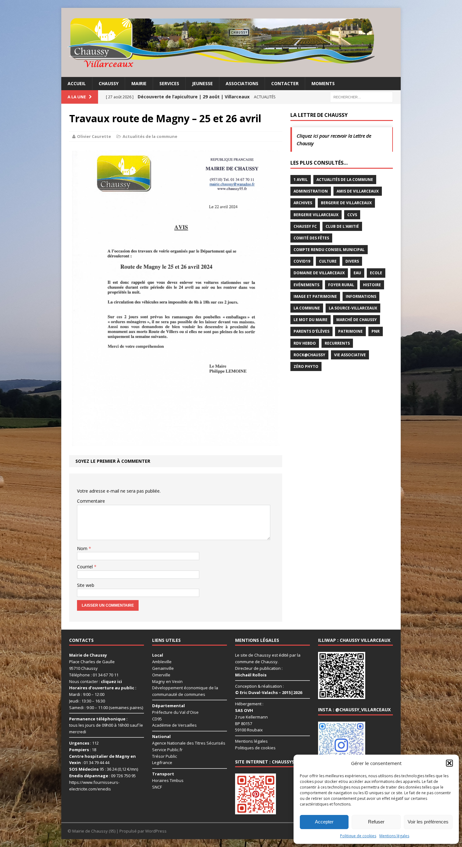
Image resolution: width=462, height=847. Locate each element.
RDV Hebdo (305, 343)
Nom (83, 548)
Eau (357, 273)
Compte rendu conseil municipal (329, 249)
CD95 (157, 719)
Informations (361, 296)
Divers (352, 261)
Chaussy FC (305, 226)
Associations (242, 83)
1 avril (301, 179)
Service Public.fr (167, 749)
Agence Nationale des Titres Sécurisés (188, 743)
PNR (375, 331)
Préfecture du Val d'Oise (175, 712)
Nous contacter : (95, 681)
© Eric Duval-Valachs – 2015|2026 (268, 692)
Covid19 (302, 261)
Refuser (376, 821)
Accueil (77, 83)
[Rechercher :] (361, 97)
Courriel (85, 567)
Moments (323, 83)
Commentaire (91, 501)
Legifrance (162, 762)
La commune (307, 308)
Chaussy (108, 83)
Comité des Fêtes (311, 238)
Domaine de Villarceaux (319, 273)
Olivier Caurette (94, 136)
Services (169, 83)
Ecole (376, 273)
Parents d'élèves (311, 331)
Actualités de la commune (150, 136)
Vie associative (350, 355)
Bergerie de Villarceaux (346, 202)
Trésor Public (164, 756)
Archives (303, 202)
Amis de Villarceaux (358, 191)
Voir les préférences (428, 821)
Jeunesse (202, 83)
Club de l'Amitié (342, 226)
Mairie (138, 83)
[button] (449, 763)
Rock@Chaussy (309, 355)
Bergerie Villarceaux (316, 214)
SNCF (157, 787)
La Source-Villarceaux (353, 308)
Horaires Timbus (168, 780)
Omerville (161, 675)
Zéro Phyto (306, 366)
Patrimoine (350, 331)
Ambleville (162, 661)
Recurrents (337, 343)
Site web (85, 585)
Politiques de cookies (255, 748)
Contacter (285, 83)
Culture (328, 261)
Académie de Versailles (174, 725)
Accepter (324, 821)
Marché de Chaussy (356, 319)
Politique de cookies (358, 836)
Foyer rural (341, 284)
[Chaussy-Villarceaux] (231, 42)
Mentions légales (394, 836)
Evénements (306, 284)
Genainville (163, 668)
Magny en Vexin (167, 681)
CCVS (352, 214)
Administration (311, 191)
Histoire (372, 284)
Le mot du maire (310, 319)
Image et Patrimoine (315, 296)
